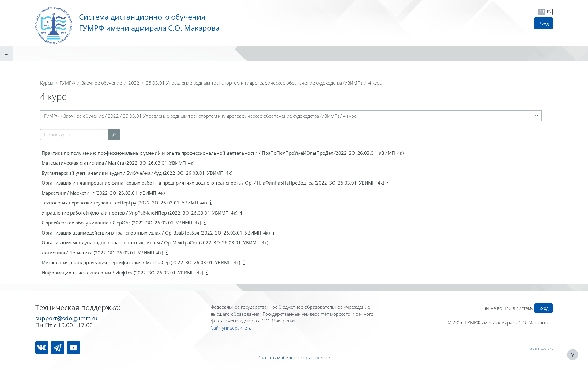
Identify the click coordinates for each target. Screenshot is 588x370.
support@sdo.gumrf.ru (66, 318)
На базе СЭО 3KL (540, 348)
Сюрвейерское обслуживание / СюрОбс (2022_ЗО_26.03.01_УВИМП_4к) (121, 222)
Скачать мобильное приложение (294, 357)
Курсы (46, 83)
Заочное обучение (101, 83)
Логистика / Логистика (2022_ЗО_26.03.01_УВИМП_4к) (102, 253)
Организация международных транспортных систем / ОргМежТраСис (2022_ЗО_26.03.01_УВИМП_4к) (155, 242)
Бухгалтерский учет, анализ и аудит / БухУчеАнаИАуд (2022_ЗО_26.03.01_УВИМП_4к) (137, 173)
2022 (133, 83)
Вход (543, 24)
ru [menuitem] (542, 11)
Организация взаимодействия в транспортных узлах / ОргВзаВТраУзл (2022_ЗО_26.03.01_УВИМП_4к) (156, 233)
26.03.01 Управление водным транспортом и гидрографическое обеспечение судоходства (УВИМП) (254, 83)
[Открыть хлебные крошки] (6, 53)
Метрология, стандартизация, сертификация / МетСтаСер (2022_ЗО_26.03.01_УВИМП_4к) (141, 262)
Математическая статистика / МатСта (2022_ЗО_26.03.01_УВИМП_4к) (118, 163)
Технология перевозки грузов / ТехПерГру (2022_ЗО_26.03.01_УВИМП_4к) (124, 203)
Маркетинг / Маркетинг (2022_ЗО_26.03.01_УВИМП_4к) (103, 193)
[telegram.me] (57, 347)
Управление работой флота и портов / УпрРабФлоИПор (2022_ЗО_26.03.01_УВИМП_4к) (139, 213)
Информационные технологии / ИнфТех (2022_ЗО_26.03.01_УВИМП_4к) (122, 272)
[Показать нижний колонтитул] (572, 354)
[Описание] (389, 183)
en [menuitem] (549, 11)
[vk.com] (41, 347)
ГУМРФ (67, 83)
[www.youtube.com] (73, 347)
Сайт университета (231, 328)
